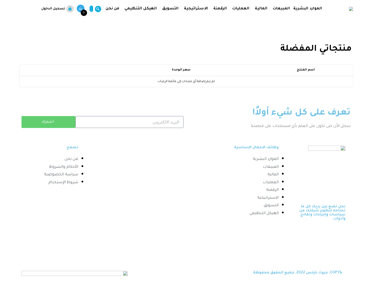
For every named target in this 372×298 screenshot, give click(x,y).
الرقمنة (220, 9)
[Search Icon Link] (97, 9)
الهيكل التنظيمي (141, 9)
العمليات (241, 9)
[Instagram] (338, 251)
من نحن (112, 9)
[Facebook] (338, 233)
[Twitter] (306, 233)
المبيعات (281, 9)
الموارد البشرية (307, 9)
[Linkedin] (322, 233)
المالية (261, 9)
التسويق (170, 9)
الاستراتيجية (196, 9)
